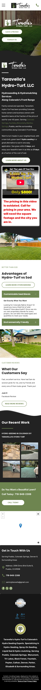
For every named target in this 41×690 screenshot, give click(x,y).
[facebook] (3, 588)
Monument (21, 123)
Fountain (12, 123)
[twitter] (7, 588)
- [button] (2, 516)
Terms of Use (22, 681)
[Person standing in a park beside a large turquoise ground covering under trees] (29, 469)
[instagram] (10, 588)
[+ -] (20, 528)
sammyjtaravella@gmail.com (17, 582)
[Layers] (38, 513)
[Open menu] (3, 5)
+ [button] (2, 513)
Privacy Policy (32, 681)
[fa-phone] (37, 6)
